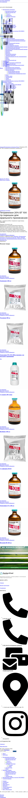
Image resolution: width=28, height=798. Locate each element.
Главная (2, 147)
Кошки (11, 18)
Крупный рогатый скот (10, 11)
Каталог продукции (4, 585)
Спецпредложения (7, 91)
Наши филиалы (3, 746)
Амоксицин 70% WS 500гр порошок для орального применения (12, 355)
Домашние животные (10, 16)
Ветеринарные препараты (9, 38)
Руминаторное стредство (14, 72)
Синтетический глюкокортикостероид (17, 73)
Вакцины (7, 51)
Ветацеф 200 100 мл (6, 542)
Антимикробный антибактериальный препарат (16, 46)
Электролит (8, 79)
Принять (2, 794)
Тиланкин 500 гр (5, 318)
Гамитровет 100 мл (5, 281)
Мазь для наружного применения (13, 62)
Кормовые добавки (7, 82)
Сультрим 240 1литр (6, 394)
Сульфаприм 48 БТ (6, 468)
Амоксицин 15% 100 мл (7, 505)
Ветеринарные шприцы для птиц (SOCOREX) (13, 81)
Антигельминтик (9, 44)
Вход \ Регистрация (7, 789)
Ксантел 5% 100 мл (4, 178)
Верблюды (9, 15)
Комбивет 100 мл (5, 431)
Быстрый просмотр (4, 277)
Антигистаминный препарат (12, 45)
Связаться (2, 744)
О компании (3, 588)
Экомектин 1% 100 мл (5, 210)
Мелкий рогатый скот (10, 12)
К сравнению (6, 788)
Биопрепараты (8, 50)
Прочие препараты (9, 70)
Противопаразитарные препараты (13, 68)
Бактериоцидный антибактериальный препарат (16, 49)
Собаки (10, 19)
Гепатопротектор (9, 83)
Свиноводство (8, 21)
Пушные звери (8, 76)
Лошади (8, 13)
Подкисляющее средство (14, 71)
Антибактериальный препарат (12, 43)
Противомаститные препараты (12, 67)
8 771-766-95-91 (3, 102)
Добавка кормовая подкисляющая (13, 84)
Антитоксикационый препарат (12, 48)
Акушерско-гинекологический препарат (14, 39)
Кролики (7, 59)
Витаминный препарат (10, 54)
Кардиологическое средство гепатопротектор (16, 56)
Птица (6, 22)
